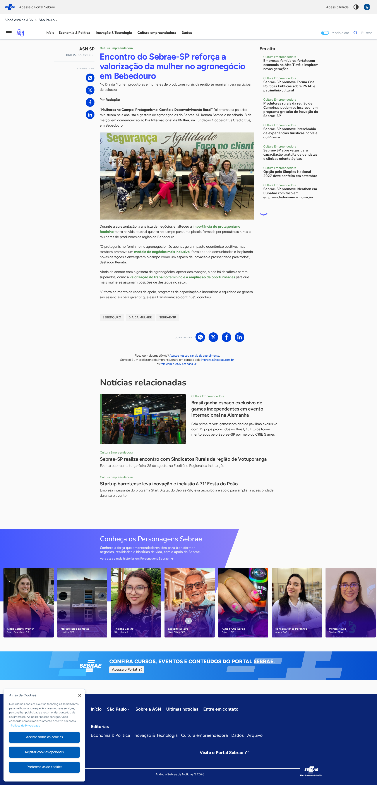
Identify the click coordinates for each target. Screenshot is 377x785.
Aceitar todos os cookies (44, 737)
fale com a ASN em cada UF (179, 364)
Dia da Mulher (140, 317)
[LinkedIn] (90, 114)
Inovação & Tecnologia (156, 735)
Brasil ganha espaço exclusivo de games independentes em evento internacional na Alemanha (227, 409)
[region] (44, 735)
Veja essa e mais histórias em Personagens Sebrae (134, 558)
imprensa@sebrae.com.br (217, 360)
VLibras (367, 7)
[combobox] (48, 20)
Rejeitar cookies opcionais (44, 752)
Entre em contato (220, 709)
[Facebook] (90, 102)
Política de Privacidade (25, 725)
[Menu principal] (8, 32)
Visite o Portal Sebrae (221, 752)
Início (50, 33)
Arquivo (255, 735)
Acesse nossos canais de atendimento (194, 356)
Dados (237, 735)
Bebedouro (112, 317)
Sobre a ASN (148, 709)
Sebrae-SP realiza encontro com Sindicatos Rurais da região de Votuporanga (183, 459)
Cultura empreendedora (204, 735)
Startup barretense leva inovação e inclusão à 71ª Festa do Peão (169, 484)
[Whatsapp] (90, 78)
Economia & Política (110, 735)
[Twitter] (90, 90)
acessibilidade (337, 7)
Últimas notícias (182, 709)
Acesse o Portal (124, 669)
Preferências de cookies (44, 767)
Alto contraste (356, 7)
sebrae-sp (167, 317)
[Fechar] (79, 695)
